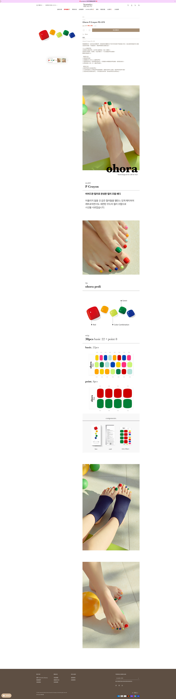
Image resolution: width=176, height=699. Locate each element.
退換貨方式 (56, 680)
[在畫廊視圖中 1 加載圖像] (50, 60)
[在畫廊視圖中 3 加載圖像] (59, 60)
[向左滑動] (1, 1)
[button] (128, 5)
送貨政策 (56, 682)
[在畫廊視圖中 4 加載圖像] (64, 60)
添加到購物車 (116, 30)
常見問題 (56, 677)
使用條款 (73, 677)
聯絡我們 (38, 680)
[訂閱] (139, 678)
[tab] (84, 37)
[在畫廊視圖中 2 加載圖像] (55, 60)
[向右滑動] (175, 1)
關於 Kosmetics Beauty (42, 677)
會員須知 (38, 682)
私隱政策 (73, 680)
